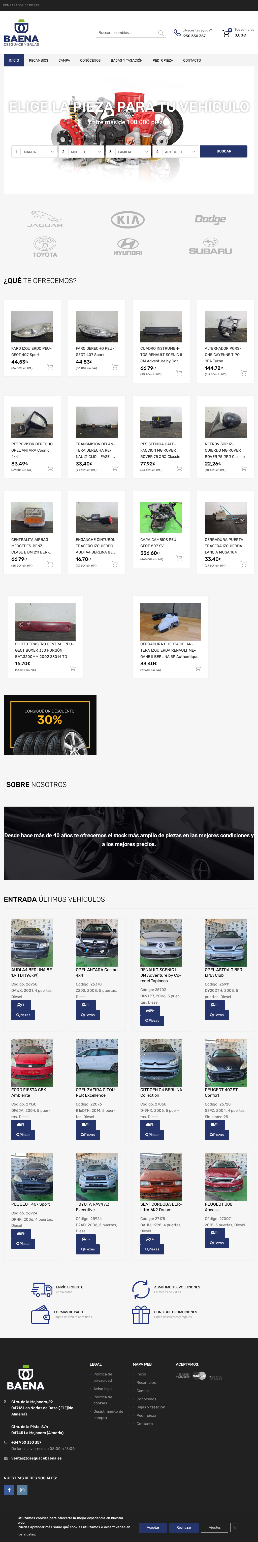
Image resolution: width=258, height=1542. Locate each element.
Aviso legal (103, 1389)
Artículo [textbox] (173, 152)
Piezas (25, 1015)
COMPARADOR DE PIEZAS (21, 5)
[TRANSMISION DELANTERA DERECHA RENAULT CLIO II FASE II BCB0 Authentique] (97, 422)
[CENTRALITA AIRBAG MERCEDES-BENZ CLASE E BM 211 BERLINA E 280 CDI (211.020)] (32, 518)
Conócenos (90, 60)
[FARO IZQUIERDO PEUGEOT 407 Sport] (32, 326)
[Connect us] (9, 1490)
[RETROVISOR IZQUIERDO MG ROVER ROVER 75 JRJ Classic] (226, 422)
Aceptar (153, 1527)
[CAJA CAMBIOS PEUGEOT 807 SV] (161, 518)
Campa (64, 60)
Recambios (38, 60)
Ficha (22, 1006)
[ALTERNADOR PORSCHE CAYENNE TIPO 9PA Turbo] (226, 326)
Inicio (14, 60)
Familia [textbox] (124, 152)
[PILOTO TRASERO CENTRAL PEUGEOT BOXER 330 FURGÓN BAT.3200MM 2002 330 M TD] (45, 622)
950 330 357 (194, 36)
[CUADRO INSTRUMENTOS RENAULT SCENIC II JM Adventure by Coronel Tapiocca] (161, 326)
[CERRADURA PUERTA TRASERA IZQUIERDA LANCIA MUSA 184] (226, 518)
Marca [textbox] (30, 152)
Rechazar (183, 1527)
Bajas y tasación (127, 60)
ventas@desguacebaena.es (36, 1458)
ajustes (29, 1534)
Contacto (192, 60)
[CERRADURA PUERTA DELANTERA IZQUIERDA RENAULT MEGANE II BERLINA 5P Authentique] (170, 622)
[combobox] (34, 151)
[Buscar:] (131, 32)
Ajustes (215, 1527)
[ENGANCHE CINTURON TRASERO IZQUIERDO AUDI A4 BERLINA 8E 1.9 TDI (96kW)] (97, 518)
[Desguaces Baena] (21, 32)
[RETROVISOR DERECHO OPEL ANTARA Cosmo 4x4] (32, 422)
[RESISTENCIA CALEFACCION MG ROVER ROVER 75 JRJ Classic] (161, 422)
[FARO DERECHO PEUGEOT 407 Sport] (97, 326)
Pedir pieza (163, 60)
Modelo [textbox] (78, 152)
